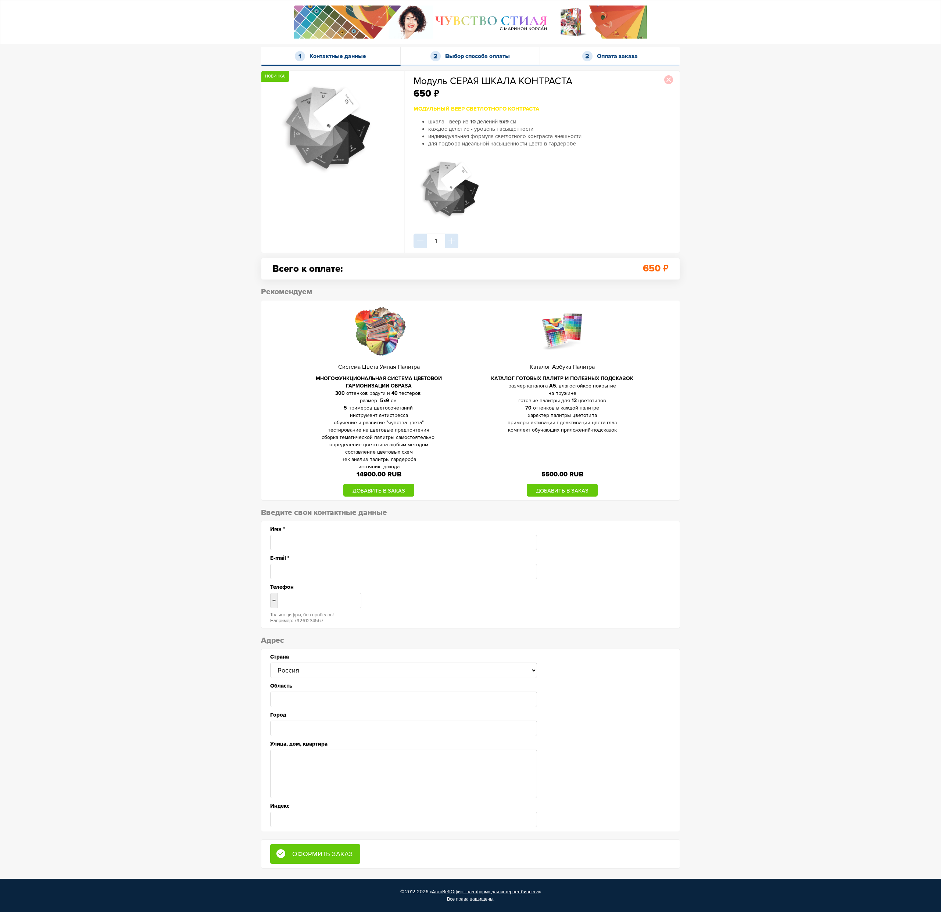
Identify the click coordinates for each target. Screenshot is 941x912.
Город (278, 714)
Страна (279, 656)
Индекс (280, 806)
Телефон (282, 587)
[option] (378, 400)
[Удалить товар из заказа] (668, 79)
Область (281, 685)
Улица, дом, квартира (299, 743)
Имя (277, 529)
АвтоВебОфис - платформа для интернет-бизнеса (485, 892)
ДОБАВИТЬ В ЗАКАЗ (379, 490)
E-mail (279, 558)
